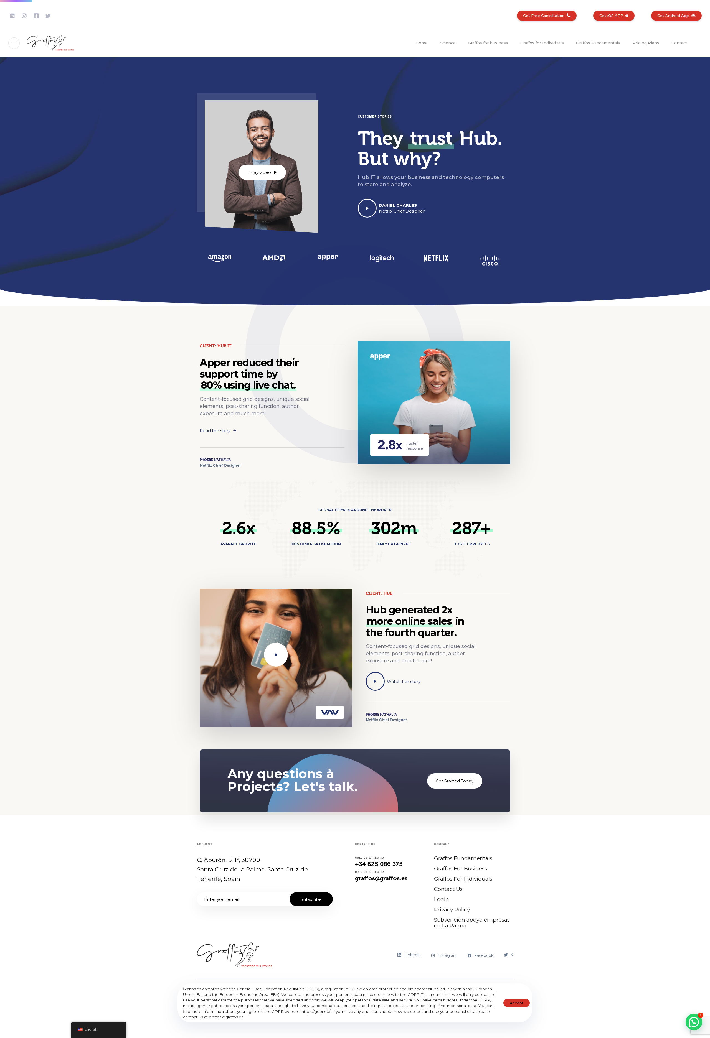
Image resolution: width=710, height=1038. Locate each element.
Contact (679, 42)
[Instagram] (24, 15)
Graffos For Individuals (463, 879)
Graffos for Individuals (542, 42)
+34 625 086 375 (379, 864)
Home (421, 42)
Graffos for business (488, 42)
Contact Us (448, 889)
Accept (516, 1003)
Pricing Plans (645, 42)
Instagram (447, 955)
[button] (15, 43)
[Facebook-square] (36, 15)
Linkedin (412, 954)
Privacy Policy (452, 909)
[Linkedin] (12, 15)
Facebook (483, 955)
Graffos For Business (460, 868)
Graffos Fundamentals (598, 42)
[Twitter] (48, 15)
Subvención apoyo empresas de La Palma (472, 923)
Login (441, 899)
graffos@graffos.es (381, 878)
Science (448, 42)
